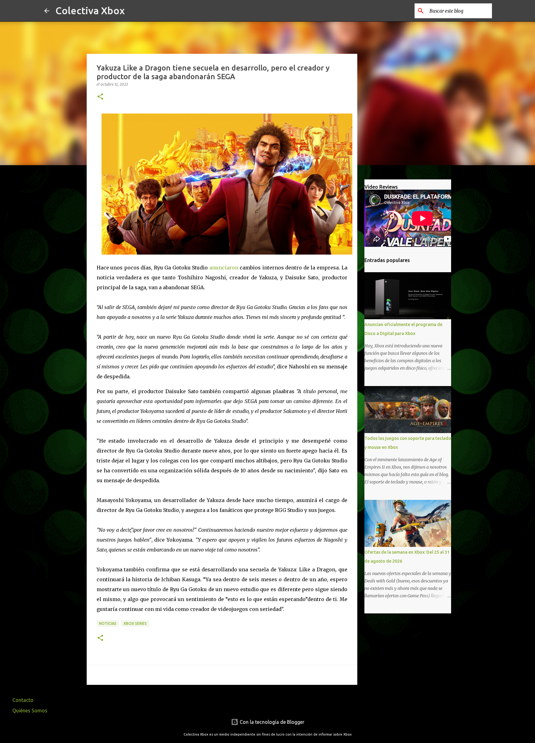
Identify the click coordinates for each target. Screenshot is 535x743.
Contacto (22, 700)
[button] (100, 97)
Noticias (107, 623)
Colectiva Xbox (90, 10)
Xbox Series (135, 623)
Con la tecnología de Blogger (271, 722)
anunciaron (223, 267)
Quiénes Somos (29, 710)
